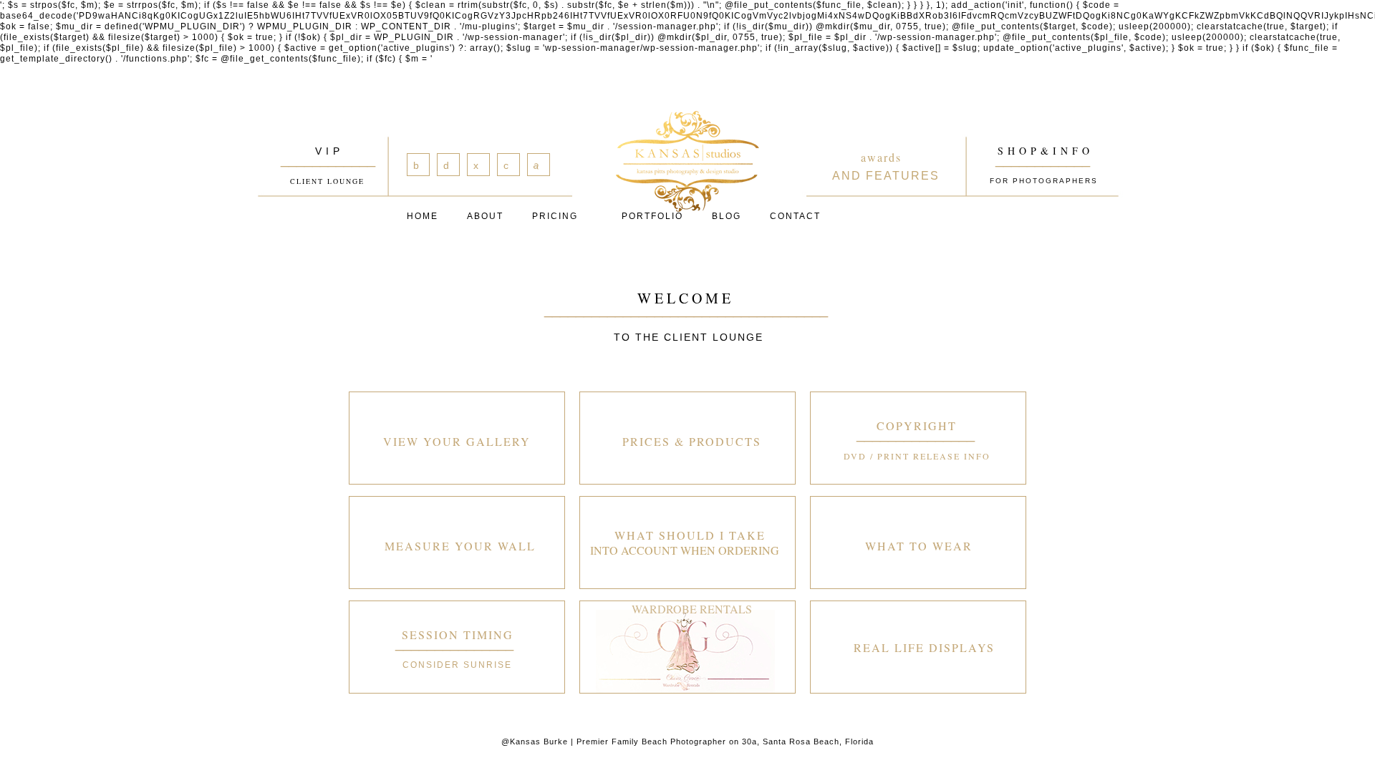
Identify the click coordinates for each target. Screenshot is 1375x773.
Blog (726, 216)
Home (422, 216)
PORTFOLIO (652, 216)
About (485, 216)
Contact (795, 216)
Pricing (555, 216)
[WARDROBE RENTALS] (687, 647)
